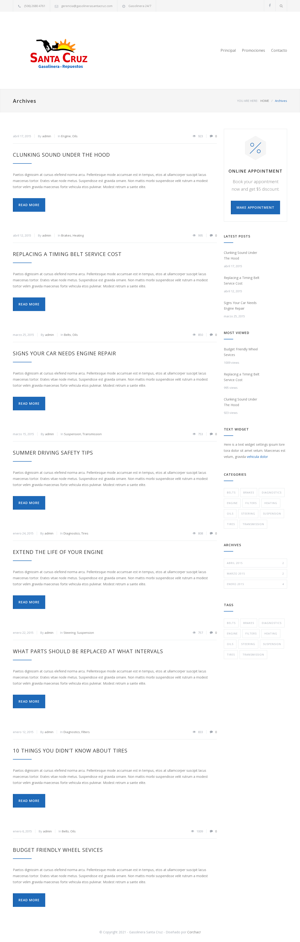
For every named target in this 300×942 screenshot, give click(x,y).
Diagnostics (72, 533)
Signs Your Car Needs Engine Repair (64, 353)
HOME (264, 101)
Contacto (279, 50)
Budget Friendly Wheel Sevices (58, 849)
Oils (75, 136)
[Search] (281, 5)
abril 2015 (255, 563)
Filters (85, 732)
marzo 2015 (255, 573)
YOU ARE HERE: (247, 101)
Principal (228, 50)
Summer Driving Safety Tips (53, 452)
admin (46, 136)
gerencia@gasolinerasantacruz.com (86, 6)
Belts (67, 335)
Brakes (66, 235)
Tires (84, 533)
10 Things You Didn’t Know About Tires (70, 750)
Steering (69, 632)
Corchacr (194, 932)
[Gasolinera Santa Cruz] (56, 50)
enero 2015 (255, 584)
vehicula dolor (257, 456)
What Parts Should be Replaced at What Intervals (88, 651)
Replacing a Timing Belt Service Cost (67, 253)
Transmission (92, 434)
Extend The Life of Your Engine (58, 551)
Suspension (72, 434)
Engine (66, 136)
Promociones (253, 50)
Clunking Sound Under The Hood (61, 154)
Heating (78, 235)
